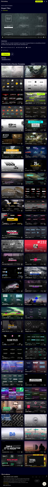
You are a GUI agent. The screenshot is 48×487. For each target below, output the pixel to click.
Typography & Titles (6, 59)
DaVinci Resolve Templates (6, 5)
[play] (2, 37)
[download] (22, 76)
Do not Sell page (6, 483)
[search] (44, 1)
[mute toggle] (3, 75)
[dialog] (24, 481)
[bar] (46, 1)
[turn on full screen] (18, 76)
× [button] (46, 476)
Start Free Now (39, 1)
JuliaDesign (5, 10)
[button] (17, 485)
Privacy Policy (6, 482)
